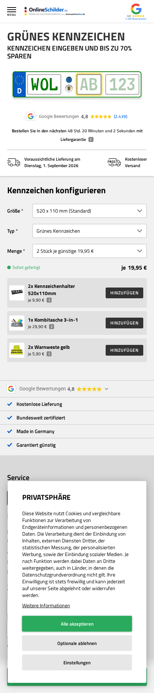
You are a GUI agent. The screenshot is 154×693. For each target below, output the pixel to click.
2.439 (120, 116)
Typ (11, 230)
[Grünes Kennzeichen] (57, 12)
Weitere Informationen (46, 605)
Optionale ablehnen (77, 643)
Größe (13, 210)
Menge (14, 251)
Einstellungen (77, 662)
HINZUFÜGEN (124, 292)
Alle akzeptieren (77, 623)
